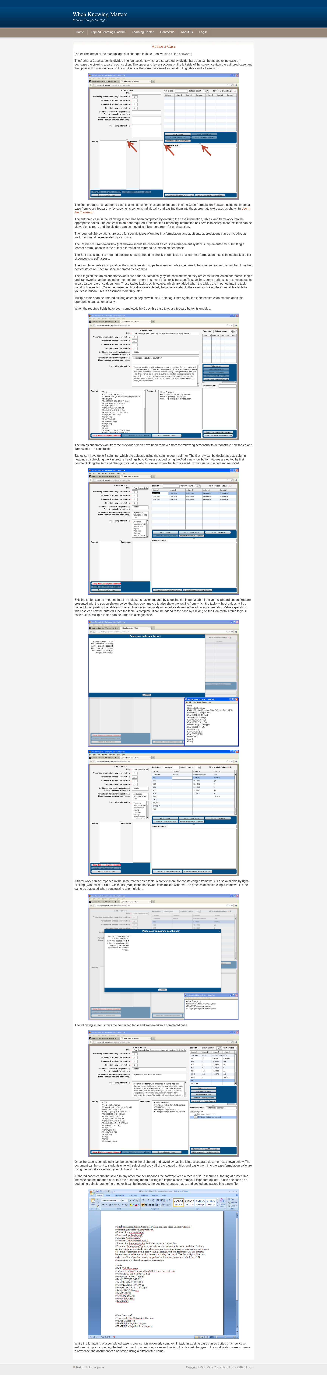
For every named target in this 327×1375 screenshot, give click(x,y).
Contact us (167, 32)
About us (187, 32)
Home (80, 32)
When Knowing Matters (100, 14)
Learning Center (143, 32)
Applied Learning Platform (107, 32)
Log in (203, 32)
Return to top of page (90, 1367)
